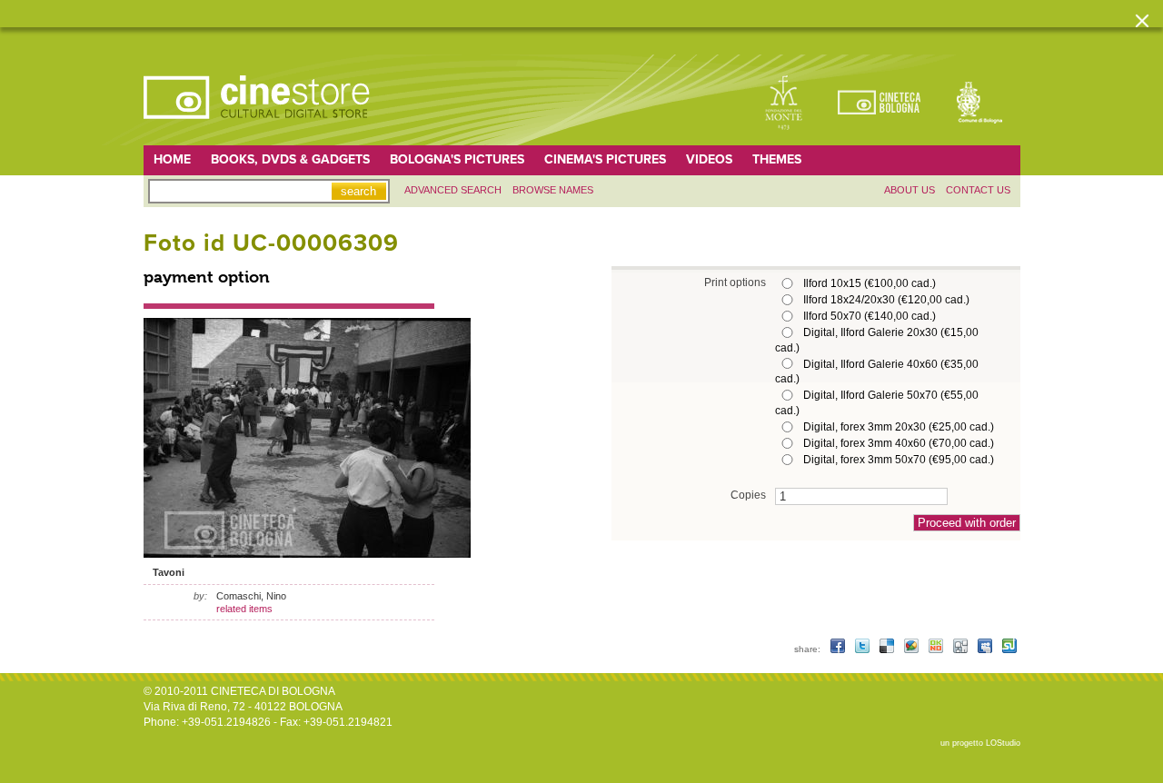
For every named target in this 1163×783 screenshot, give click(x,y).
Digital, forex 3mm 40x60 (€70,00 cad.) (898, 443)
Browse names (552, 189)
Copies (748, 495)
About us (909, 189)
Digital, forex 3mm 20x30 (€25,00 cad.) (898, 427)
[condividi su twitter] (863, 649)
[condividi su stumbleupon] (1009, 649)
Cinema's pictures (605, 159)
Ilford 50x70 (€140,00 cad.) (869, 316)
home (172, 159)
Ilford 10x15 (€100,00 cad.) (869, 283)
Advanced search (453, 189)
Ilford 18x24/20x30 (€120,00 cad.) (886, 299)
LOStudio (1003, 743)
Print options (735, 282)
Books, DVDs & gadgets (290, 159)
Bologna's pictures (457, 159)
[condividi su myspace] (986, 649)
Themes (776, 159)
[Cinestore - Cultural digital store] (258, 128)
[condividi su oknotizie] (937, 649)
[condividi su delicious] (888, 649)
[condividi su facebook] (839, 649)
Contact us (978, 189)
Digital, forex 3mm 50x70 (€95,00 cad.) (898, 459)
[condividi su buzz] (912, 649)
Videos (709, 159)
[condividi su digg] (961, 649)
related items (244, 608)
